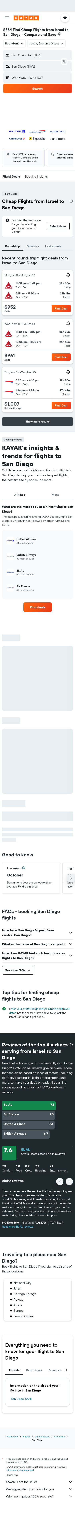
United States (42, 1436)
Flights (26, 1436)
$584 (7, 29)
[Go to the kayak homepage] (26, 17)
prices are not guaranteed (20, 1470)
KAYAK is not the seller (21, 1482)
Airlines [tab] (19, 495)
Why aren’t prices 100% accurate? (30, 1496)
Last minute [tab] (53, 246)
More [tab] (55, 495)
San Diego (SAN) (21, 1399)
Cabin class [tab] (34, 1370)
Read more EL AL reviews (17, 1226)
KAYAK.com (12, 1436)
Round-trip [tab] (12, 246)
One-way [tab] (33, 246)
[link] (37, 607)
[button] (6, 17)
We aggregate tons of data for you (30, 1489)
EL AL (25, 1149)
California (59, 1436)
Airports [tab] (14, 1370)
